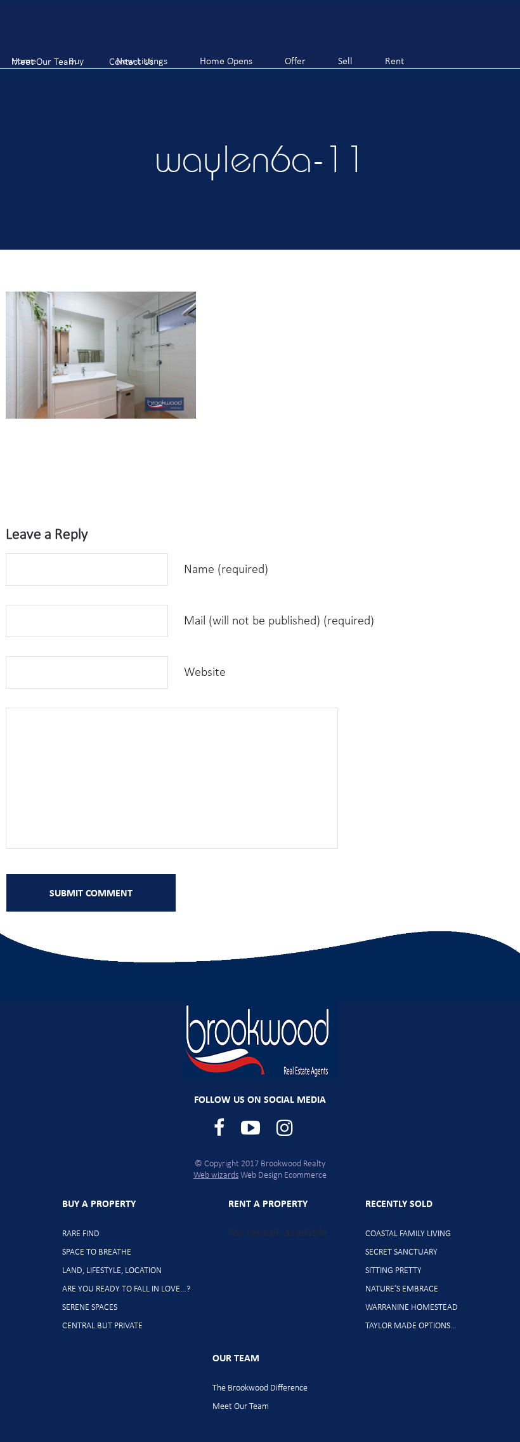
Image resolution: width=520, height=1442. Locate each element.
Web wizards (215, 1175)
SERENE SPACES (89, 1307)
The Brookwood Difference (260, 1388)
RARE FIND (81, 1234)
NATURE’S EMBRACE (401, 1289)
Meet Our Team (240, 1407)
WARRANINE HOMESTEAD (411, 1307)
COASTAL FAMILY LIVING (408, 1234)
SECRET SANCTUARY (401, 1252)
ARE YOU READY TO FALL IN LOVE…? (126, 1289)
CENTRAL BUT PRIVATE (102, 1326)
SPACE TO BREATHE (96, 1252)
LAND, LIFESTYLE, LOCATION (112, 1271)
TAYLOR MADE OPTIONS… (411, 1326)
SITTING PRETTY (393, 1271)
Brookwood (76, 32)
